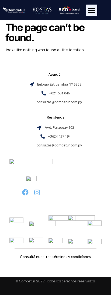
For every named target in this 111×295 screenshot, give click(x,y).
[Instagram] (37, 192)
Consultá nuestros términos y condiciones (55, 256)
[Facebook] (25, 192)
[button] (91, 10)
